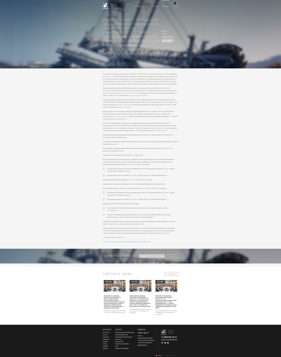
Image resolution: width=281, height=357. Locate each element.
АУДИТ (116, 346)
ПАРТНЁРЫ (105, 346)
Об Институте (137, 6)
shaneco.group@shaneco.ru (121, 116)
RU (175, 3)
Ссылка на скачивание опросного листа (114, 237)
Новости (165, 31)
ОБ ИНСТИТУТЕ (106, 332)
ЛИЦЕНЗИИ (105, 341)
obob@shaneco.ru (122, 119)
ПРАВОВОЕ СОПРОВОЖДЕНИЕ (122, 343)
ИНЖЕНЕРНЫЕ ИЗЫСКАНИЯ (121, 334)
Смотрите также (171, 274)
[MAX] (168, 343)
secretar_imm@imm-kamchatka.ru (129, 93)
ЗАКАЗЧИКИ (105, 337)
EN (177, 3)
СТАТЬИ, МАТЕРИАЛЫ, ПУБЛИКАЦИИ (146, 340)
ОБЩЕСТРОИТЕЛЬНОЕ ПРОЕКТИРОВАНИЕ (124, 332)
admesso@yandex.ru (160, 128)
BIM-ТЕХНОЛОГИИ (119, 341)
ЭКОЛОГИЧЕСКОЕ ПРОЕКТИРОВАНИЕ (123, 337)
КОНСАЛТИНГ (118, 339)
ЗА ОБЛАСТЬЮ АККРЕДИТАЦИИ (145, 342)
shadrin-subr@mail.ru (125, 105)
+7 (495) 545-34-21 (169, 337)
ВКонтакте (165, 342)
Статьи (164, 33)
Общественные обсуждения (168, 40)
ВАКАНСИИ (105, 348)
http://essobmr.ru (166, 168)
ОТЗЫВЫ (105, 343)
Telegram (162, 343)
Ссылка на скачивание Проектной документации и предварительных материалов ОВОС (127, 242)
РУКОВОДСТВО (106, 339)
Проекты (155, 6)
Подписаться (172, 256)
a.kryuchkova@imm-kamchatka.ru (138, 95)
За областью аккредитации (167, 36)
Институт (107, 329)
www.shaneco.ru (134, 175)
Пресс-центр (165, 6)
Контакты (175, 6)
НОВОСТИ (140, 335)
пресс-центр (143, 333)
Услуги (147, 6)
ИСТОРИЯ (105, 334)
